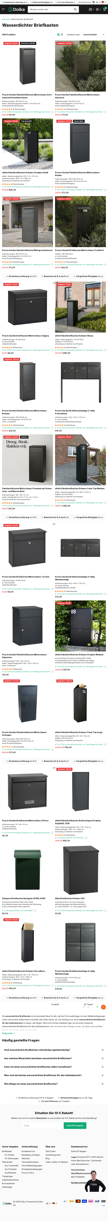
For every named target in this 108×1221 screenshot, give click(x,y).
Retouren (26, 1158)
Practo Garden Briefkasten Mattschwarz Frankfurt (79, 250)
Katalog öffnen (3, 9)
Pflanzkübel (7, 1162)
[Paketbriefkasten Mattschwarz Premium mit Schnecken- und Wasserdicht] (27, 459)
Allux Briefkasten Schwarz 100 (69, 898)
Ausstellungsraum (53, 1155)
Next (103, 1007)
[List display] (62, 34)
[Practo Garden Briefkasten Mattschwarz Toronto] (27, 548)
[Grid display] (58, 34)
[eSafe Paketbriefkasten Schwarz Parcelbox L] (27, 942)
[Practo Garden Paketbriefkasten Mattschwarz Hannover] (80, 66)
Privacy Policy (28, 1173)
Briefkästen (7, 1151)
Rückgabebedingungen (32, 1169)
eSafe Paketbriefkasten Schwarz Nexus (74, 336)
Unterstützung (30, 1146)
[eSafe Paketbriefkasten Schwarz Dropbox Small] (27, 143)
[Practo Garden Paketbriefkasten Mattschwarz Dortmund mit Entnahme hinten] (27, 66)
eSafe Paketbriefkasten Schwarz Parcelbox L (23, 971)
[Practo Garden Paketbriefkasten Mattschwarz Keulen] (80, 143)
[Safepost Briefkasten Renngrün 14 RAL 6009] (27, 869)
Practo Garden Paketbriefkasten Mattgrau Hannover (27, 250)
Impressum (96, 1182)
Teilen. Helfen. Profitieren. (57, 1162)
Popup (52, 112)
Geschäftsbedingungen (32, 1165)
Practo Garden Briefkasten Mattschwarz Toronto (26, 577)
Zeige (7, 1033)
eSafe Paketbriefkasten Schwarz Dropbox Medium (79, 654)
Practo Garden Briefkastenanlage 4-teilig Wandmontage (75, 972)
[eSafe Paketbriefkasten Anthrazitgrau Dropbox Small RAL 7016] (80, 791)
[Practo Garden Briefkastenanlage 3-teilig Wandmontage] (80, 548)
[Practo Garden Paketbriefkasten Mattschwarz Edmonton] (27, 625)
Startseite (6, 19)
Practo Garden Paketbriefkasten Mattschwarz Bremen (24, 412)
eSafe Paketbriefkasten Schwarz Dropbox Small (25, 172)
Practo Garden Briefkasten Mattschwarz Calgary (25, 336)
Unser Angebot (10, 1146)
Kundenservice (85, 2)
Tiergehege (7, 1176)
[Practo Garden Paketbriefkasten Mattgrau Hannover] (27, 221)
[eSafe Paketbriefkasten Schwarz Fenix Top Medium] (80, 459)
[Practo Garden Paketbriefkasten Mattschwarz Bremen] (27, 382)
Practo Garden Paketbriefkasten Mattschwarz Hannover (77, 96)
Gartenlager (7, 1187)
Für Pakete (9, 1155)
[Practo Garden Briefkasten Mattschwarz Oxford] (27, 791)
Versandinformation (30, 1162)
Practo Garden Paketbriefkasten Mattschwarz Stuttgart (24, 733)
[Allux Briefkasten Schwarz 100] (80, 869)
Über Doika (50, 1151)
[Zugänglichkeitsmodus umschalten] (93, 2)
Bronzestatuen (8, 1183)
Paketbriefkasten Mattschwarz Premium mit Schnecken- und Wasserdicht (27, 489)
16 (97, 1007)
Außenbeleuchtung (10, 1180)
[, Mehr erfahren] (91, 9)
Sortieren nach (73, 34)
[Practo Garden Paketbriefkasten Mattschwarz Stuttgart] (27, 703)
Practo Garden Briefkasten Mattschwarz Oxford (25, 820)
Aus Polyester (11, 1169)
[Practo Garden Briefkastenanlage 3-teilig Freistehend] (80, 382)
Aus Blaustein (10, 1173)
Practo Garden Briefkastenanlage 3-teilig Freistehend (75, 412)
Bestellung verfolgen (31, 1155)
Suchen (75, 9)
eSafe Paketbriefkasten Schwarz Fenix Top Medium (79, 488)
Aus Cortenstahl (11, 1165)
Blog (48, 1158)
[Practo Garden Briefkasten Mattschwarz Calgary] (27, 307)
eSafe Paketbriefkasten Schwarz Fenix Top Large (78, 732)
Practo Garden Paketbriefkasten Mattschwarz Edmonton (24, 655)
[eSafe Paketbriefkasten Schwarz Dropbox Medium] (80, 625)
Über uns (50, 1146)
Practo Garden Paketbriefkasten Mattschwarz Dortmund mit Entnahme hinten (27, 96)
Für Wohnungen (12, 1158)
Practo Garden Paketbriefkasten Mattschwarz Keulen (77, 173)
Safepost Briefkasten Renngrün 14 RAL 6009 (23, 898)
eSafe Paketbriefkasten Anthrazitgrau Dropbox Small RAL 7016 (78, 821)
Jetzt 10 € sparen (75, 1125)
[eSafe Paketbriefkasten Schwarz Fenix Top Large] (80, 703)
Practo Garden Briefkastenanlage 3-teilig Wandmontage (75, 578)
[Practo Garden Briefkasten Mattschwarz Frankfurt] (80, 221)
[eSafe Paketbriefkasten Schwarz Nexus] (80, 307)
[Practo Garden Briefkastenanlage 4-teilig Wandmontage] (80, 942)
